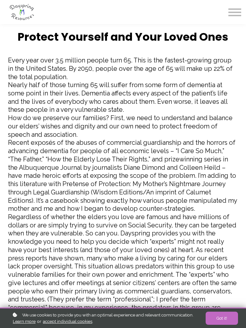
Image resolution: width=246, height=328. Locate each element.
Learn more (24, 321)
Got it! (222, 318)
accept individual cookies (67, 321)
